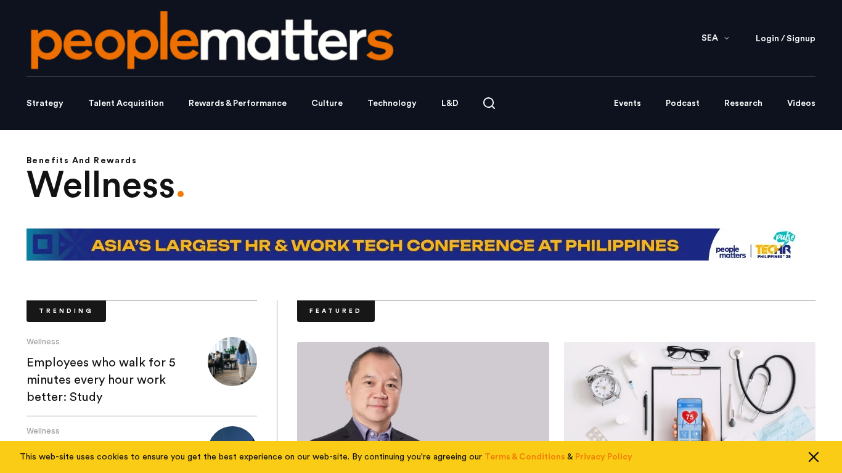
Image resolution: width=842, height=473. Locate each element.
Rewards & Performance (238, 103)
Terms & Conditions (524, 457)
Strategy (45, 103)
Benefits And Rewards (82, 160)
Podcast (683, 103)
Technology (392, 103)
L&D (450, 103)
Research (743, 103)
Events (627, 103)
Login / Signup (785, 38)
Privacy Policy (603, 457)
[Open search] (489, 103)
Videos (801, 103)
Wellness (43, 341)
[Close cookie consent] (813, 457)
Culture (327, 103)
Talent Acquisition (126, 103)
